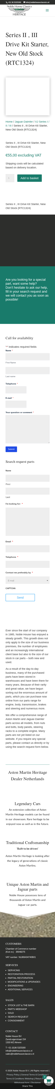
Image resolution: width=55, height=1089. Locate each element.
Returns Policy (27, 229)
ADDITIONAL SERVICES (20, 989)
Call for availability (20, 190)
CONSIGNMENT (16, 1020)
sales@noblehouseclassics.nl (20, 1054)
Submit (11, 449)
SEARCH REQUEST (18, 1017)
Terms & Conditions (27, 240)
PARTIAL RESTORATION (20, 978)
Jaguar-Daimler (24, 121)
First (8, 484)
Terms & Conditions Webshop (20, 1078)
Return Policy (41, 1078)
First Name (11, 362)
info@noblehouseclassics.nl (19, 1050)
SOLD (11, 1013)
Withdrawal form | (22, 1082)
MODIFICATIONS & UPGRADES (24, 982)
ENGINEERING (15, 985)
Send (20, 597)
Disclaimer (27, 252)
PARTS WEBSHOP (17, 1009)
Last (8, 497)
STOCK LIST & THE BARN (21, 1005)
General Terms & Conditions (34, 1074)
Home (9, 121)
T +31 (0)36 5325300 (16, 1047)
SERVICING (14, 970)
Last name (10, 376)
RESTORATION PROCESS (21, 974)
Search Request (27, 309)
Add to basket (30, 178)
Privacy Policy (13, 1074)
